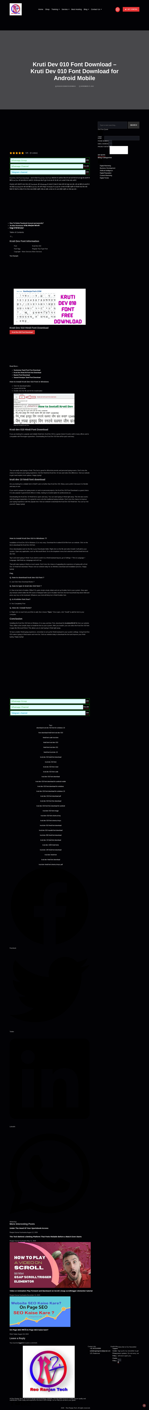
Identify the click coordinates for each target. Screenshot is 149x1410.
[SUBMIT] (118, 1362)
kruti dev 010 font (50, 762)
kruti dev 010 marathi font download (50, 830)
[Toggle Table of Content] (11, 236)
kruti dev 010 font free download (50, 801)
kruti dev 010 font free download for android (50, 806)
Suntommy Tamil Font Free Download (27, 370)
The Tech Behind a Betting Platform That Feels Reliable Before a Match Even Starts (46, 1237)
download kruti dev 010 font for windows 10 (50, 728)
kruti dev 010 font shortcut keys (50, 820)
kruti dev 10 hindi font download (50, 840)
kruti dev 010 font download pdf (50, 796)
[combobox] (112, 125)
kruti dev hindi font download (50, 859)
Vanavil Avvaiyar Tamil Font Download (27, 377)
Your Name (100, 137)
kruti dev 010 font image (51, 811)
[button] (50, 907)
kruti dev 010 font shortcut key (51, 815)
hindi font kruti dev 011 (50, 747)
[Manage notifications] (144, 1405)
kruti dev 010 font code (50, 772)
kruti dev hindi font (51, 855)
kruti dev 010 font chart (50, 767)
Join (87, 160)
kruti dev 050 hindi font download (50, 835)
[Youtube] (17, 1404)
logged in (21, 1343)
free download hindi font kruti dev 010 (51, 732)
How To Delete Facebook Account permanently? (27, 223)
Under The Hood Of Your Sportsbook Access (29, 1228)
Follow (86, 166)
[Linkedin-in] (23, 1404)
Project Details (104, 146)
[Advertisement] (50, 136)
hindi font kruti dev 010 (50, 742)
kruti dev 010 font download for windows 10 (50, 791)
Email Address (103, 144)
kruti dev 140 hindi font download (50, 850)
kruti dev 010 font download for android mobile (51, 781)
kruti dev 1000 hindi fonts (50, 845)
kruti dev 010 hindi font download (50, 825)
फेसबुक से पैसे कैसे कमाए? (17, 228)
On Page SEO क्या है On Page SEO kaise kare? (29, 1330)
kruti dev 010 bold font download (50, 757)
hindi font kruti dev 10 (51, 752)
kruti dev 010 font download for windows (51, 786)
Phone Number (103, 141)
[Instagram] (28, 1404)
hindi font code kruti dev (50, 737)
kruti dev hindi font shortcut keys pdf (51, 864)
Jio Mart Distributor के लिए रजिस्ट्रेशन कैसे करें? (25, 225)
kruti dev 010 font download (51, 776)
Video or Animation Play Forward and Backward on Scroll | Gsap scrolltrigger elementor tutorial (51, 1291)
